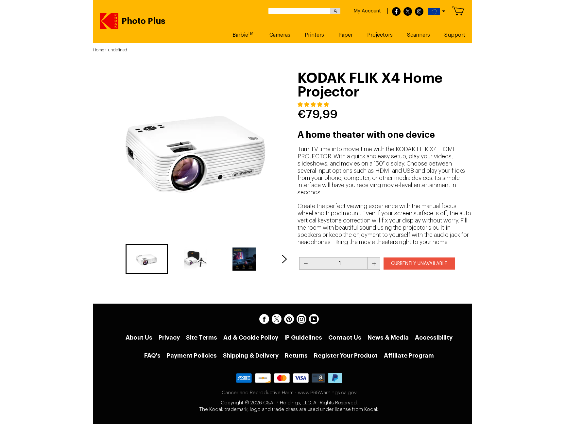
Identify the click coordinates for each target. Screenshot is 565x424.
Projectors (380, 35)
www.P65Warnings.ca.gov (327, 392)
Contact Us (344, 338)
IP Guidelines (303, 338)
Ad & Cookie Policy (250, 338)
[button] (314, 104)
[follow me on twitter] (407, 11)
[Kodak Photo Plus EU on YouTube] (314, 319)
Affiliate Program (409, 356)
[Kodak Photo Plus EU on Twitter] (277, 319)
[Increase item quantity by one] (373, 263)
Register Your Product (346, 356)
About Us (139, 338)
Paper (345, 35)
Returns (296, 356)
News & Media (388, 338)
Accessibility (434, 338)
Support (454, 35)
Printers (314, 35)
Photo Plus (143, 21)
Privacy (169, 338)
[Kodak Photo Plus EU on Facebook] (264, 319)
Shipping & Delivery (251, 356)
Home (98, 50)
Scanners (418, 35)
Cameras (279, 35)
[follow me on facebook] (396, 11)
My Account (367, 11)
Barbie (242, 34)
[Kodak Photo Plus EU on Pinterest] (289, 319)
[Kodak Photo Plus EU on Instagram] (301, 319)
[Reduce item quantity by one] (305, 263)
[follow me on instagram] (419, 11)
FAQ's (152, 356)
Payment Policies (192, 356)
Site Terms (201, 338)
